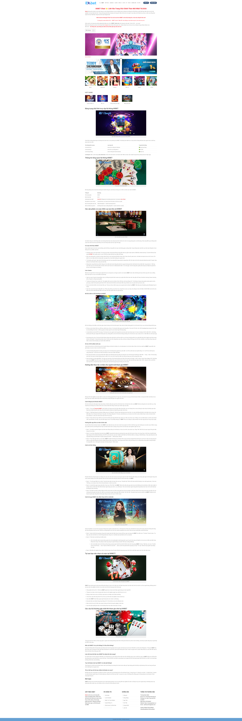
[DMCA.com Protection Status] (108, 707)
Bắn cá (120, 2)
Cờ (126, 2)
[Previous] (88, 42)
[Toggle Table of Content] (92, 30)
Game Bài (112, 2)
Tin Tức (138, 2)
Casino (116, 2)
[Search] (100, 3)
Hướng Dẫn (133, 2)
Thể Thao (107, 2)
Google (106, 25)
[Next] (154, 42)
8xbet (102, 2)
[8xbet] (91, 3)
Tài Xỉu (129, 2)
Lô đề (123, 2)
